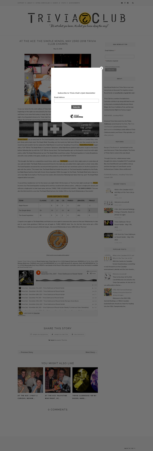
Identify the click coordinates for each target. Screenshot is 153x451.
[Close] (101, 68)
